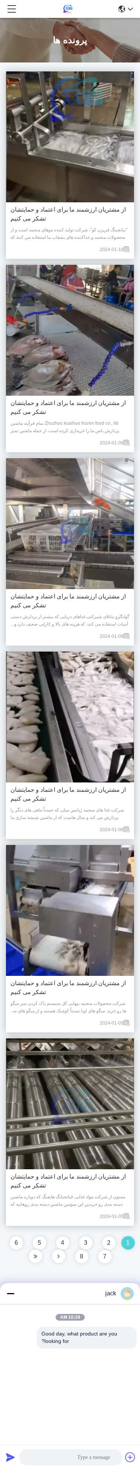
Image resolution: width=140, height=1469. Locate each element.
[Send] (10, 1457)
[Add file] (130, 1457)
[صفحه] (58, 1256)
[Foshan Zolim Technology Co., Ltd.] (67, 9)
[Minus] (10, 1293)
